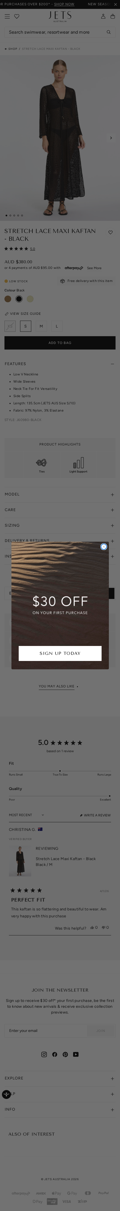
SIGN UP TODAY (60, 653)
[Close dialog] (104, 546)
